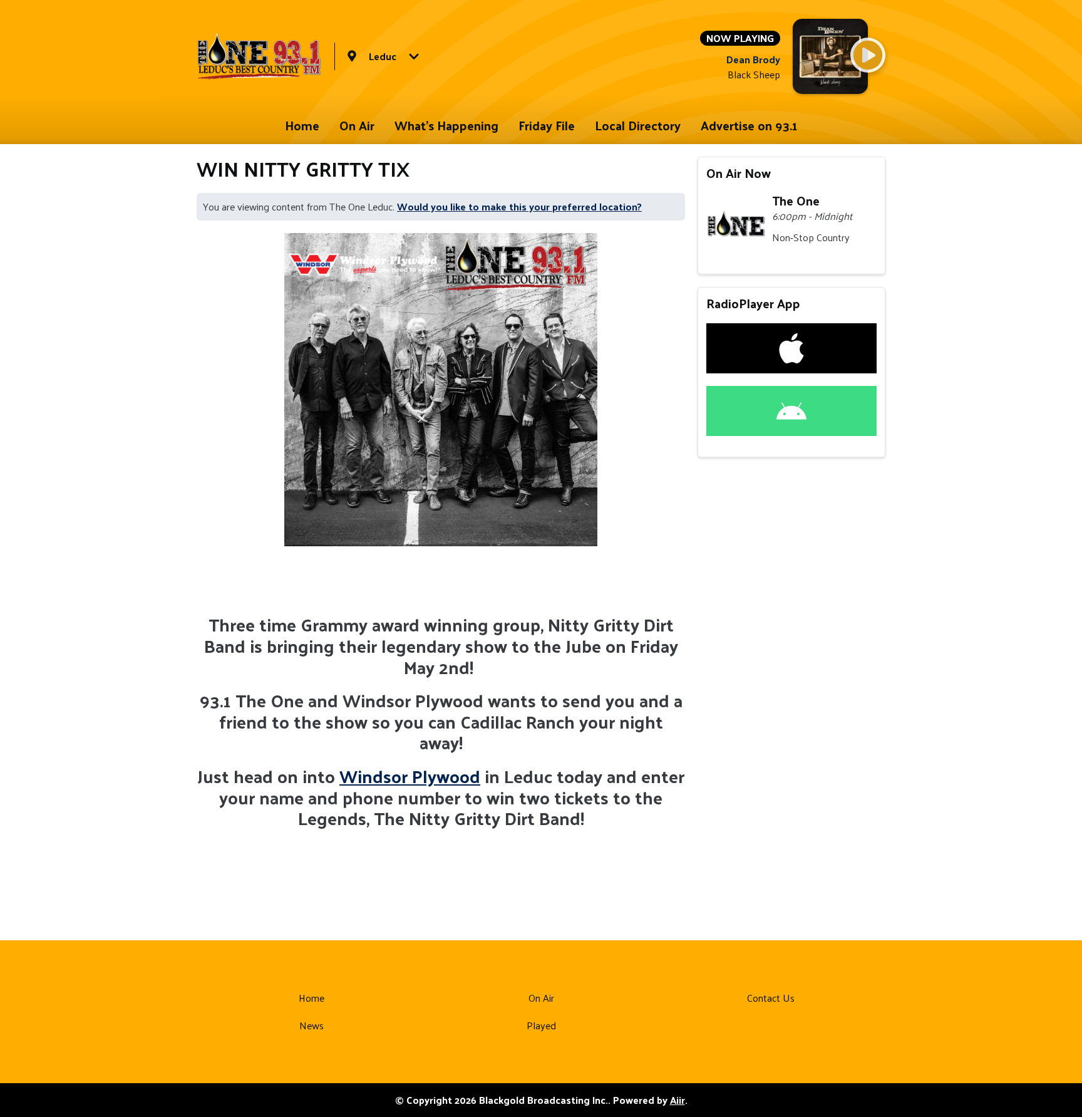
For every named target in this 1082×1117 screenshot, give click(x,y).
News (311, 1025)
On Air (356, 125)
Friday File (546, 125)
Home (302, 125)
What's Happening (446, 125)
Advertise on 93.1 (749, 125)
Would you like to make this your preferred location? (519, 206)
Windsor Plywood (409, 776)
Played (541, 1025)
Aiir (677, 1100)
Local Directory (638, 125)
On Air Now (738, 173)
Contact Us (771, 998)
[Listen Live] (867, 55)
